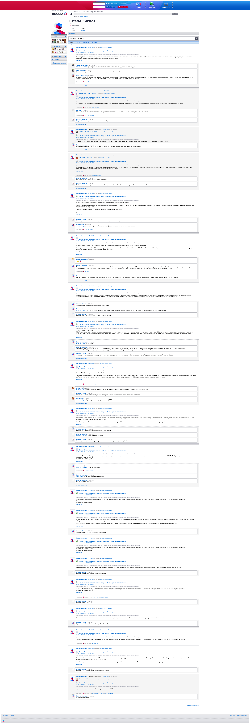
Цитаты (94, 42)
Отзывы (78, 42)
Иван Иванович (96, 107)
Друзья (56, 36)
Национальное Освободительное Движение (59, 62)
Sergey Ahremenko (81, 121)
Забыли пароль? (123, 3)
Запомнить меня (112, 3)
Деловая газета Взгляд (106, 47)
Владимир (83, 30)
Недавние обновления (192, 42)
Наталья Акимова (81, 66)
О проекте (232, 715)
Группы (56, 59)
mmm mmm (79, 476)
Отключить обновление (193, 705)
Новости (12, 715)
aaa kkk (87, 271)
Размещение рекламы (242, 715)
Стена (71, 42)
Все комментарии (81, 85)
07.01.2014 (91, 47)
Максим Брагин (102, 384)
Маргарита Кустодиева (98, 693)
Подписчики (58, 56)
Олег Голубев (95, 597)
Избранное (86, 42)
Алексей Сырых (81, 226)
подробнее (79, 60)
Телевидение (6, 715)
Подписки (57, 46)
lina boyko (87, 81)
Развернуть (72, 33)
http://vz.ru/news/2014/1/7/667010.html (85, 52)
